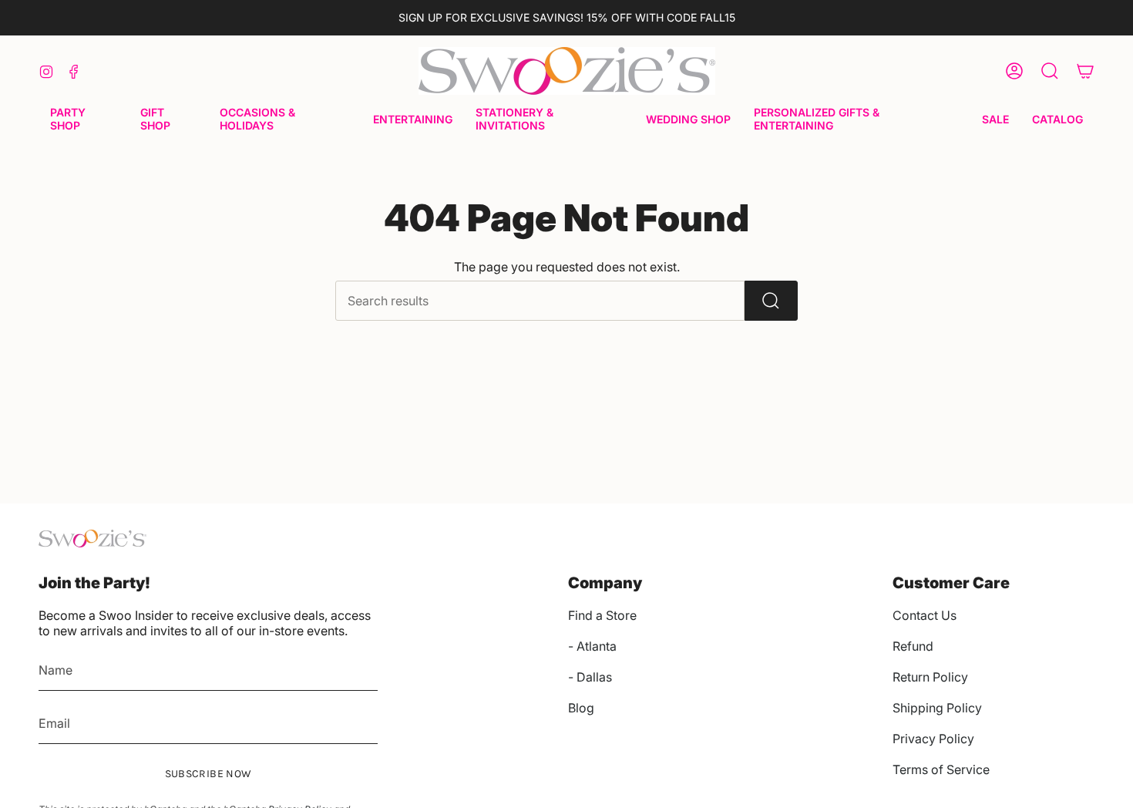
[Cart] (1085, 71)
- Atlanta (592, 646)
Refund (913, 646)
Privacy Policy (933, 738)
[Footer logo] (92, 538)
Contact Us (924, 615)
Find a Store (602, 615)
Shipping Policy (937, 707)
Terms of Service (941, 769)
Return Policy (930, 677)
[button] (84, 120)
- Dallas (590, 677)
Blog (581, 707)
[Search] (771, 301)
